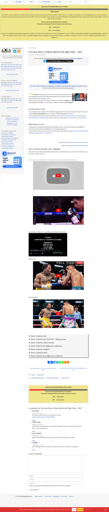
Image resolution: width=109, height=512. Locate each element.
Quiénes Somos (38, 496)
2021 (2, 69)
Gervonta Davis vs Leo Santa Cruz (77, 117)
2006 (20, 64)
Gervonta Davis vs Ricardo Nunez (66, 115)
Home (5, 1)
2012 (17, 66)
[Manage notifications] (105, 509)
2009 (8, 66)
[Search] (86, 2)
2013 (20, 66)
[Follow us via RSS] (19, 52)
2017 (11, 68)
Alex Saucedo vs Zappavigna (9, 134)
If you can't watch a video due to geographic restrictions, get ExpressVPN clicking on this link (56, 86)
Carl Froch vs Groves (7, 141)
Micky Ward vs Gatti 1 (8, 148)
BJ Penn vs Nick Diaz (12, 121)
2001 (5, 64)
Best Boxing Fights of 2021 (43, 98)
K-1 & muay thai (46, 1)
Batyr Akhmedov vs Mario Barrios (79, 131)
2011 (14, 66)
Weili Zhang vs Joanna (7, 136)
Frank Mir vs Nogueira (12, 124)
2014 (2, 68)
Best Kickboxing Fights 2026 (12, 90)
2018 (14, 68)
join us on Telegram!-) (76, 58)
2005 (17, 64)
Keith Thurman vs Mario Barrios (80, 145)
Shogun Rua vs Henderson (12, 118)
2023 (8, 69)
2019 (17, 68)
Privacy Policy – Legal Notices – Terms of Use (56, 496)
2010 (11, 66)
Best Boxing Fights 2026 (12, 74)
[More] (66, 362)
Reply (33, 420)
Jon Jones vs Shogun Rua (8, 146)
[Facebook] (50, 362)
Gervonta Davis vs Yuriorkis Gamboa (38, 117)
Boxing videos (40, 374)
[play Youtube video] (58, 175)
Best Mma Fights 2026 (12, 107)
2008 (5, 66)
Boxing (31, 1)
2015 (5, 68)
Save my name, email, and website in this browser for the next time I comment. (50, 485)
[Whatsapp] (61, 362)
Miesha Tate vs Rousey (7, 143)
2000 (2, 64)
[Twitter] (55, 362)
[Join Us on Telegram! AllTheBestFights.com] (58, 62)
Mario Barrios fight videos (53, 377)
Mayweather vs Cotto (12, 123)
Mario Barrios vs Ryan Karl (44, 133)
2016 (8, 68)
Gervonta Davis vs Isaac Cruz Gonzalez (77, 142)
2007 (2, 66)
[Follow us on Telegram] (15, 52)
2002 (8, 64)
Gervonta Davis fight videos (37, 377)
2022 (5, 69)
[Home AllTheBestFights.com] (6, 52)
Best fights (18, 1)
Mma (59, 1)
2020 (20, 68)
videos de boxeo (65, 377)
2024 (11, 69)
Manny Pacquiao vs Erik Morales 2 (10, 138)
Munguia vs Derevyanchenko (9, 139)
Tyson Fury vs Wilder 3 (7, 133)
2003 (11, 64)
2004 (14, 64)
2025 (14, 69)
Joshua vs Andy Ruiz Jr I (8, 145)
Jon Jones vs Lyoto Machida (12, 119)
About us (71, 496)
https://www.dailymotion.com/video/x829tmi (43, 417)
